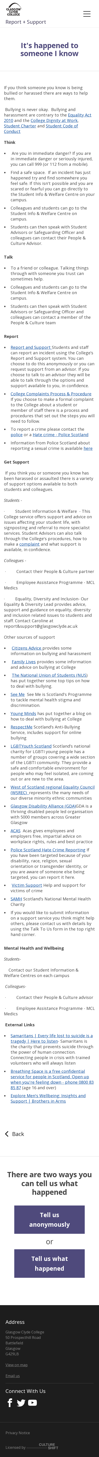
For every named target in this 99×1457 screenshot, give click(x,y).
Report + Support (26, 21)
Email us (13, 1375)
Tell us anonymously (49, 1220)
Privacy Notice (18, 1432)
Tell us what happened (49, 1263)
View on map (17, 1364)
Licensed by (16, 1447)
